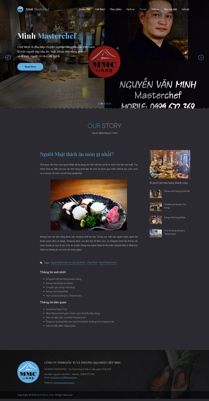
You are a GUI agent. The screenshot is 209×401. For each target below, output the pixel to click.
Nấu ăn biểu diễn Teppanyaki (61, 325)
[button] (99, 104)
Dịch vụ (130, 9)
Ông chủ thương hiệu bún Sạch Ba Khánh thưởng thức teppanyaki (80, 321)
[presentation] (5, 57)
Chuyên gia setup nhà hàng (60, 287)
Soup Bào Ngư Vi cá (56, 309)
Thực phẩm (115, 9)
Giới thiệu (100, 9)
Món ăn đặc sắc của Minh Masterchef (66, 317)
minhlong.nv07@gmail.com (63, 377)
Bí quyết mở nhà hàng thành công (63, 279)
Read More (30, 71)
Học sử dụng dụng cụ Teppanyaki (63, 295)
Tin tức (143, 9)
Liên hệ (185, 9)
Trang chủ (84, 9)
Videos (155, 9)
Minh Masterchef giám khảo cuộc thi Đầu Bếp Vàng (73, 313)
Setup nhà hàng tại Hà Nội (59, 283)
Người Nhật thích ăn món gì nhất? (68, 262)
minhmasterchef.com (64, 382)
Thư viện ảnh (170, 9)
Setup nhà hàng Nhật (57, 291)
